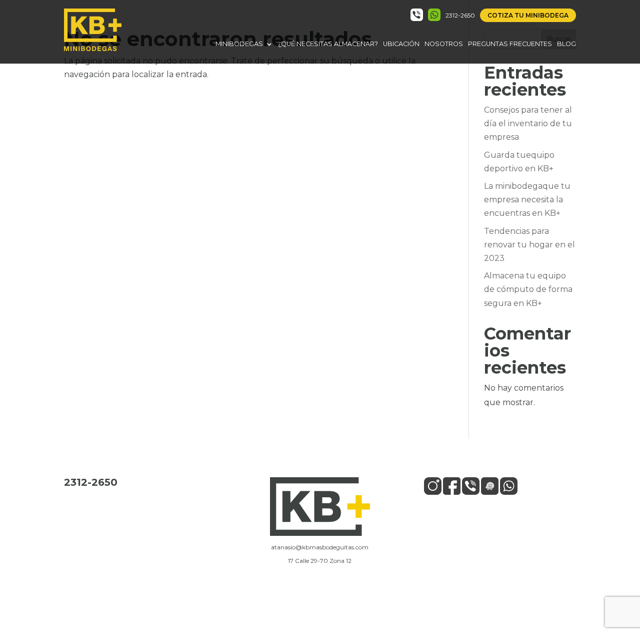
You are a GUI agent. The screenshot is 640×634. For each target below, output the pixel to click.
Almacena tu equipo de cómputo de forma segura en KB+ (528, 289)
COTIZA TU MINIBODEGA (528, 15)
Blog (566, 44)
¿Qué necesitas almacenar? (328, 44)
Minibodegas (239, 44)
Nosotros (443, 44)
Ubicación (401, 44)
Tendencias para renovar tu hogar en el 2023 (529, 244)
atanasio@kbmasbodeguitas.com (319, 547)
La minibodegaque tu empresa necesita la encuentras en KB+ (527, 199)
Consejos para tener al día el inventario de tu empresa (528, 123)
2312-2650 (460, 15)
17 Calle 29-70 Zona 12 (320, 560)
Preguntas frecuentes (510, 44)
